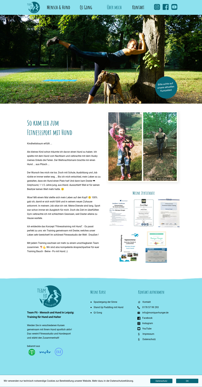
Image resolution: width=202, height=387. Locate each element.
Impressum (148, 334)
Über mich (112, 6)
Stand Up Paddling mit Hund (108, 307)
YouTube (146, 328)
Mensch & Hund (58, 6)
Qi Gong (85, 6)
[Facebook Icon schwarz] (138, 319)
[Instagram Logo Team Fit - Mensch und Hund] (157, 9)
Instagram (147, 323)
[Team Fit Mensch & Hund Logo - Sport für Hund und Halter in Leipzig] (33, 12)
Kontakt (138, 6)
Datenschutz (149, 339)
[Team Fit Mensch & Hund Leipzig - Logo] (49, 306)
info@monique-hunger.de (155, 312)
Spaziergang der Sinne (105, 302)
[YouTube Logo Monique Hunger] (174, 9)
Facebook (147, 318)
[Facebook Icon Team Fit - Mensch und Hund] (166, 9)
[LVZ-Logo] (59, 355)
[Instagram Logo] (138, 324)
